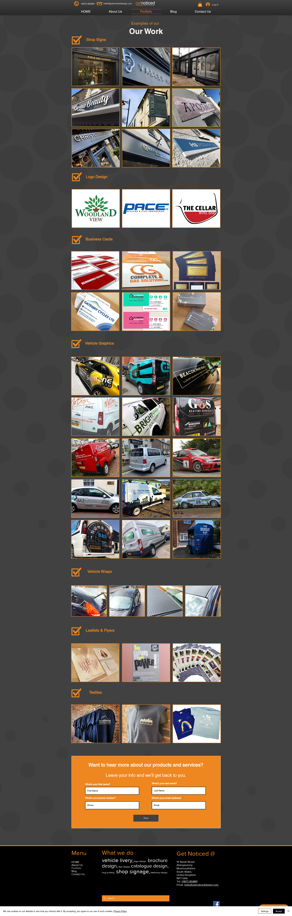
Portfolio (76, 868)
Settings (265, 911)
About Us (77, 865)
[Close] (288, 911)
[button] (200, 4)
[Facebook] (216, 904)
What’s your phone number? (100, 798)
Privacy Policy (120, 911)
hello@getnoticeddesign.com (118, 3)
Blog (74, 871)
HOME (75, 862)
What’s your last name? (164, 783)
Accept (279, 911)
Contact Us (78, 874)
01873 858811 (189, 881)
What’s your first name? (97, 784)
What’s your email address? (167, 798)
